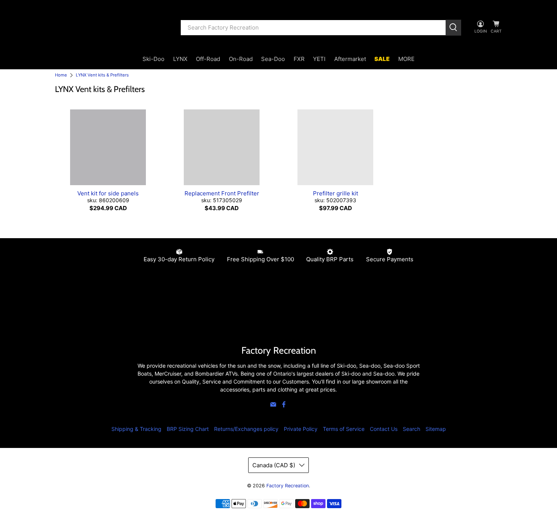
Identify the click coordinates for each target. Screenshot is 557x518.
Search (411, 429)
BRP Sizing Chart (188, 429)
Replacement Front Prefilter (222, 193)
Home (61, 75)
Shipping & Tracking (136, 429)
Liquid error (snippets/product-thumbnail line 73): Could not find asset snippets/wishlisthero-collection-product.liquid (108, 147)
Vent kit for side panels (108, 193)
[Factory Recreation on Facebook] (283, 406)
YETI (319, 58)
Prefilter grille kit (335, 193)
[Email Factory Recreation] (273, 406)
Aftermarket (350, 58)
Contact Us (383, 429)
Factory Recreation (287, 485)
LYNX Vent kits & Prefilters (102, 75)
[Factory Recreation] (112, 28)
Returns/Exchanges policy (246, 429)
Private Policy (301, 429)
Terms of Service (344, 429)
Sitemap (436, 429)
